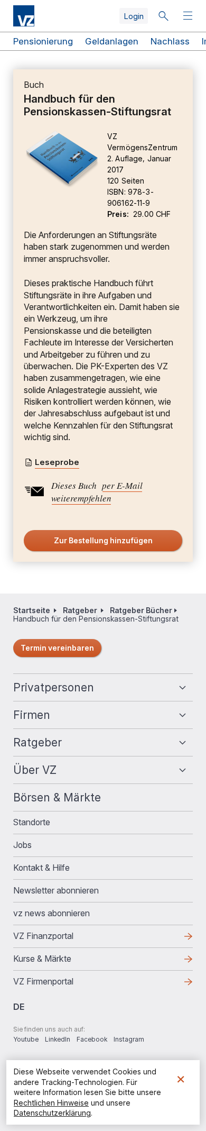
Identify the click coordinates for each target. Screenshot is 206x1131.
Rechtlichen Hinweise (51, 1102)
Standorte (31, 822)
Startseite (31, 610)
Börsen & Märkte (57, 797)
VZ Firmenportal (60, 984)
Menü (189, 16)
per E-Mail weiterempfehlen (97, 491)
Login (134, 16)
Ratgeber (80, 610)
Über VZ (35, 770)
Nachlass (170, 41)
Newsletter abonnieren (56, 890)
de (18, 1006)
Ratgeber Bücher (141, 610)
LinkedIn (57, 1039)
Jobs (22, 845)
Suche (163, 16)
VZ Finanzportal (60, 939)
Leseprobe (57, 462)
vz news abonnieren (51, 913)
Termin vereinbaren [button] (57, 647)
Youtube (26, 1039)
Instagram (129, 1039)
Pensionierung (43, 41)
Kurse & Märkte (59, 961)
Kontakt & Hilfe (41, 867)
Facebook (92, 1039)
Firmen (31, 715)
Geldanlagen (111, 41)
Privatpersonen (53, 687)
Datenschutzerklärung (52, 1112)
